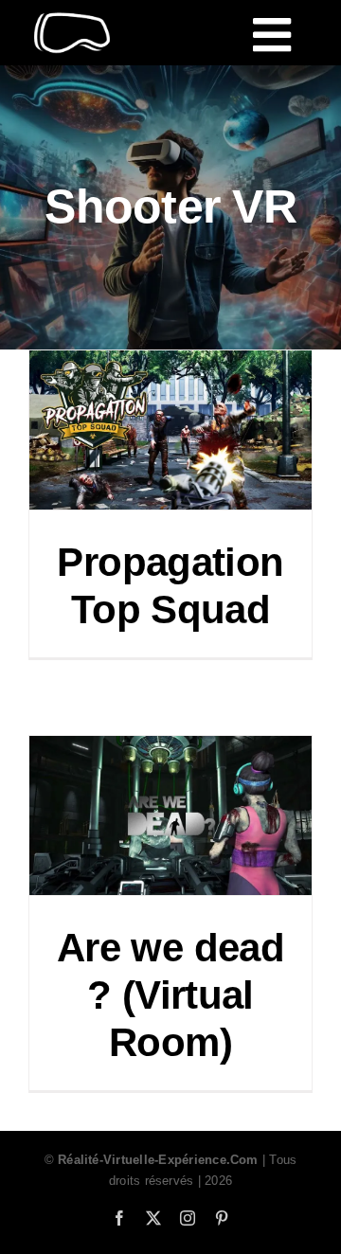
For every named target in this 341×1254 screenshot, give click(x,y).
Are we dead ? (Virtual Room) (170, 995)
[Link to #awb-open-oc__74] (272, 35)
